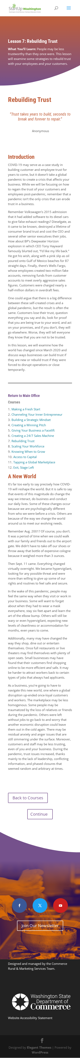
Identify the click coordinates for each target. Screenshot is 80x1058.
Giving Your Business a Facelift (33, 430)
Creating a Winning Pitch (28, 425)
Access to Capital (25, 457)
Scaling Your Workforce (27, 446)
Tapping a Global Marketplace (34, 462)
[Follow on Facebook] (19, 905)
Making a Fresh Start (25, 409)
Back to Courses (28, 798)
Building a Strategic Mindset (31, 420)
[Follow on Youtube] (60, 905)
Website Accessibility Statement (30, 1018)
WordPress (40, 1052)
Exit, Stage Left (23, 467)
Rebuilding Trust (22, 441)
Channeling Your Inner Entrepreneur (36, 414)
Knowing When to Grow (28, 451)
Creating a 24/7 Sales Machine (32, 436)
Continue (39, 814)
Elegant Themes (39, 1047)
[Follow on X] (40, 905)
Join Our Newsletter (40, 925)
